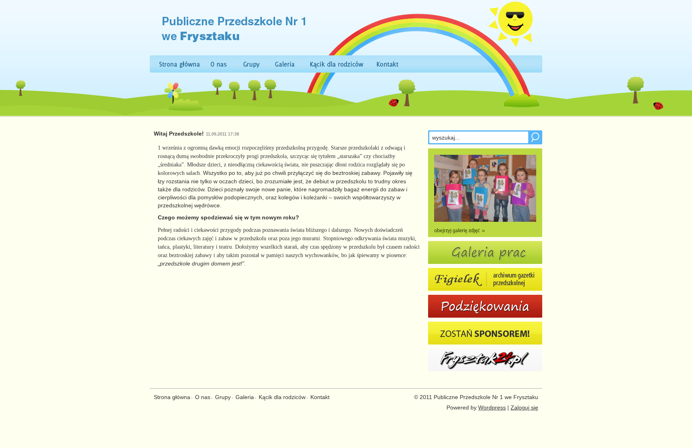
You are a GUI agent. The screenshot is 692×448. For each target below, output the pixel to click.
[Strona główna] (228, 52)
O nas (202, 397)
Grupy (223, 397)
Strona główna (172, 397)
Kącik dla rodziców (282, 397)
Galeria (244, 397)
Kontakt (320, 397)
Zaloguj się (524, 407)
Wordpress (492, 407)
